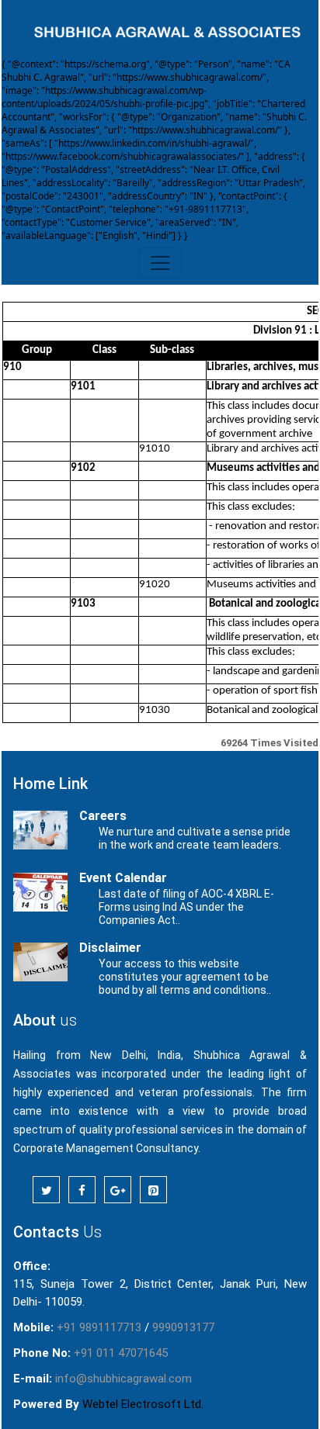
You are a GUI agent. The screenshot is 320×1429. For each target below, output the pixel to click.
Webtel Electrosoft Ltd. (142, 1404)
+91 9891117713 (99, 1327)
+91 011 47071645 (121, 1353)
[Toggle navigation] (160, 263)
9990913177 (183, 1327)
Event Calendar (123, 877)
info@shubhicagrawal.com (123, 1379)
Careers (103, 815)
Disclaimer (110, 947)
